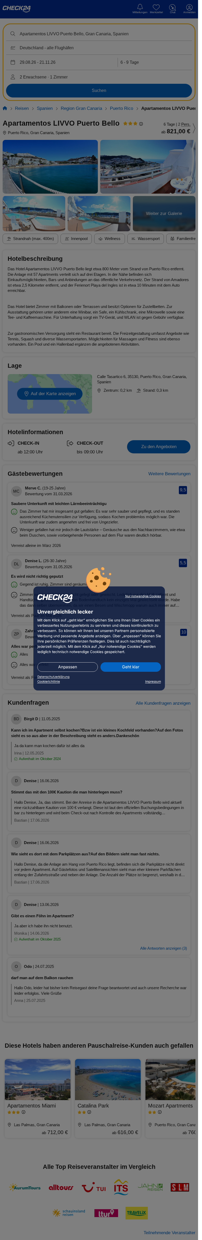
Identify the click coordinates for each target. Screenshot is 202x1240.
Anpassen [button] (67, 666)
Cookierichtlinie (48, 681)
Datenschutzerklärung (53, 677)
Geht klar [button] (130, 666)
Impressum (153, 681)
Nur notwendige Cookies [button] (143, 596)
